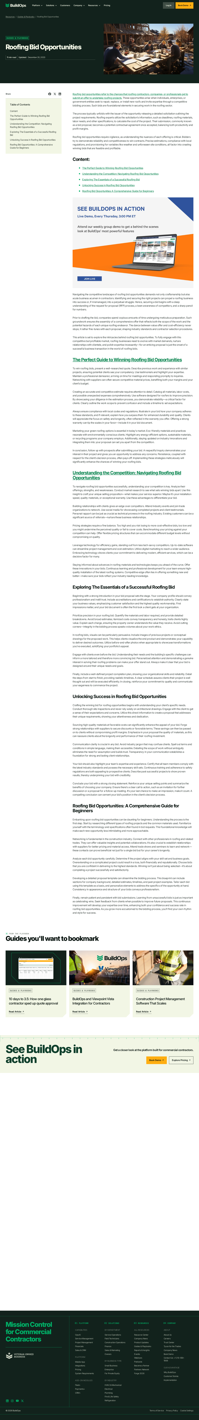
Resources (10, 17)
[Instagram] (12, 1401)
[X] (22, 1401)
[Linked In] (7, 1401)
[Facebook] (17, 1401)
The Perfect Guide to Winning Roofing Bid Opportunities (112, 168)
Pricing (107, 5)
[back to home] (16, 5)
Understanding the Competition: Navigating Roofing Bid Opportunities (120, 173)
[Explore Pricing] (181, 1060)
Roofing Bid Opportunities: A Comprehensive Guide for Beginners (118, 191)
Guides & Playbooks (25, 17)
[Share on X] (55, 94)
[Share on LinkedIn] (60, 94)
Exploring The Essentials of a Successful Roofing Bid (111, 179)
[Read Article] (36, 984)
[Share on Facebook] (49, 94)
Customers (65, 5)
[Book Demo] (184, 5)
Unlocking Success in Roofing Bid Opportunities (108, 185)
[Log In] (168, 5)
